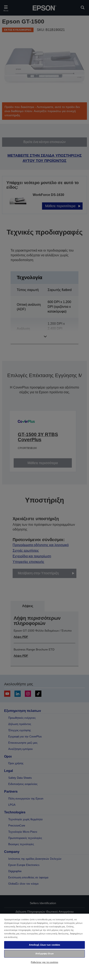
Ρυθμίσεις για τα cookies (44, 962)
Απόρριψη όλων (44, 953)
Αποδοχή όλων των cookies (44, 945)
